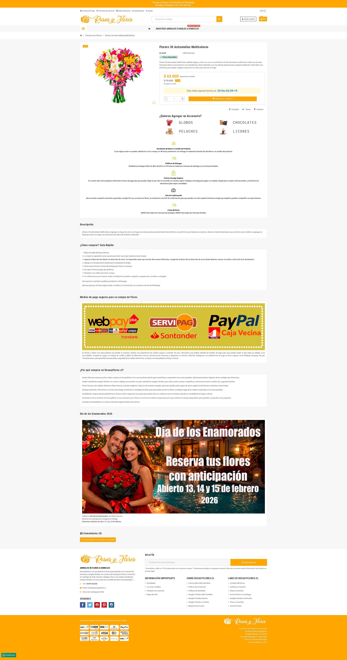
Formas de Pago (87, 11)
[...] (133, 580)
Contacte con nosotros (155, 591)
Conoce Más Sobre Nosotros (199, 583)
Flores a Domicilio (237, 602)
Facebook (82, 605)
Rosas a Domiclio (236, 591)
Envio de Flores (235, 606)
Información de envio (105, 11)
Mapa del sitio (152, 594)
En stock (162, 53)
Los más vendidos (154, 587)
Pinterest (259, 109)
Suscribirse (250, 562)
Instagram (111, 605)
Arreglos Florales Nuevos (198, 598)
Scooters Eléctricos (237, 583)
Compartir (235, 109)
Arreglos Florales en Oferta (198, 602)
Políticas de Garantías (196, 591)
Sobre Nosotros (124, 11)
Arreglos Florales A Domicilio (241, 598)
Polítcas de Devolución (197, 587)
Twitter (90, 605)
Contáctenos (139, 11)
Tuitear (248, 109)
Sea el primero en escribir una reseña (97, 540)
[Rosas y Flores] (107, 19)
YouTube (97, 605)
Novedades (151, 583)
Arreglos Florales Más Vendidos (200, 594)
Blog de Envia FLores (196, 606)
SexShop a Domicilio (238, 587)
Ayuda (149, 11)
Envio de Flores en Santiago (240, 594)
